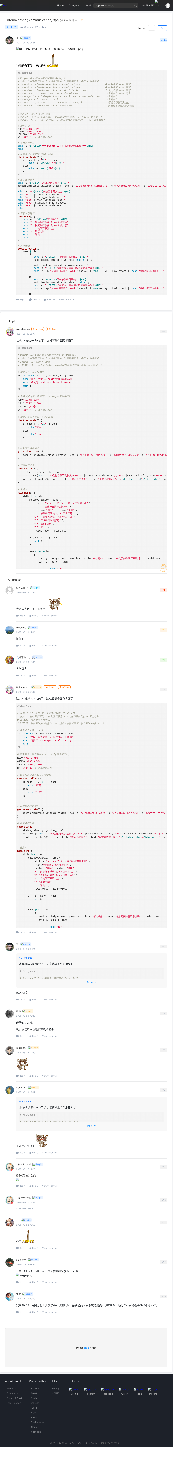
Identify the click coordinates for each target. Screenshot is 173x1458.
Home (60, 5)
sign (86, 1347)
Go (162, 28)
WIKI (88, 5)
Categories (75, 5)
